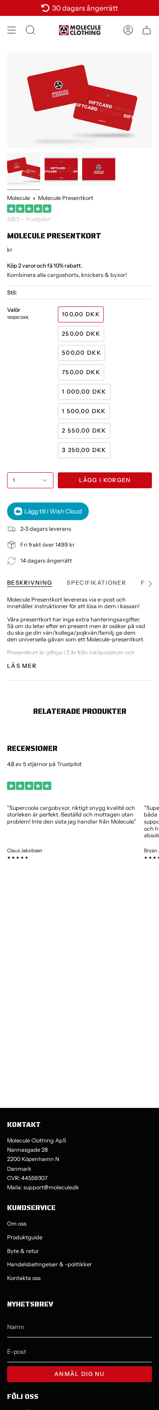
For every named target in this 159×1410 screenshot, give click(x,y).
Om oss (16, 1223)
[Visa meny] (11, 30)
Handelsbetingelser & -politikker (49, 1264)
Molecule (18, 198)
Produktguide (24, 1237)
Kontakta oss (24, 1278)
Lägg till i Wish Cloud (53, 511)
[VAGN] (146, 30)
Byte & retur (23, 1251)
